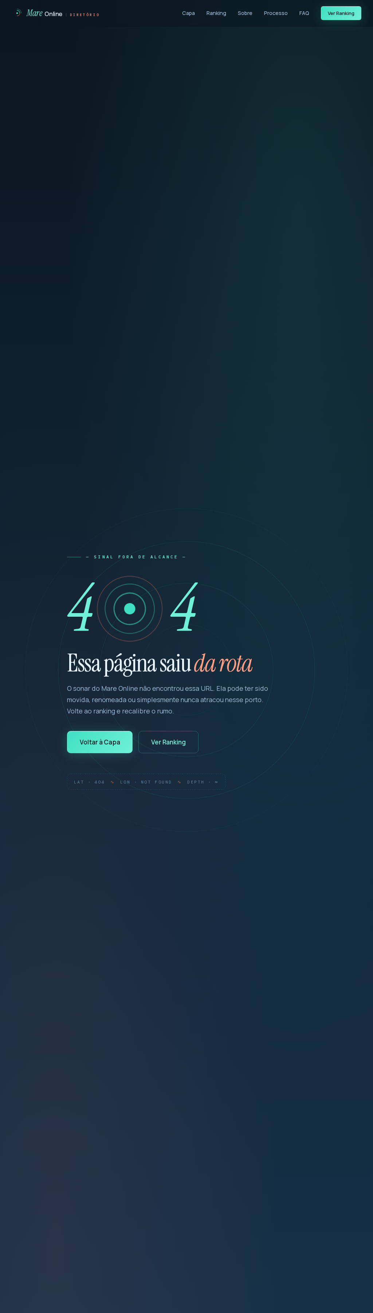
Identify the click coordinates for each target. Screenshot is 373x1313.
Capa (188, 12)
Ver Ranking (341, 13)
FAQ (304, 12)
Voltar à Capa (100, 742)
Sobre (245, 12)
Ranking (216, 12)
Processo (276, 12)
